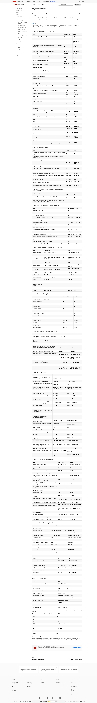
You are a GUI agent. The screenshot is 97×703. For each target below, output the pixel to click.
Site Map (80, 701)
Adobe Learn (57, 683)
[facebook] (20, 701)
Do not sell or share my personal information (72, 701)
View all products (14, 690)
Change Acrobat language (22, 27)
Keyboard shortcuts (21, 33)
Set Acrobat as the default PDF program (22, 23)
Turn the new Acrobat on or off (22, 35)
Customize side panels (21, 29)
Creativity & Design (20, 1)
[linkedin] (25, 701)
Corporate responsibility (74, 686)
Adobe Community (58, 682)
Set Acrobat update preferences (22, 37)
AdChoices (83, 701)
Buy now (52, 1)
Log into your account (73, 679)
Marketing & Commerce (36, 1)
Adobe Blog (72, 694)
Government (43, 682)
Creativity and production (30, 683)
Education (42, 679)
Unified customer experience (30, 682)
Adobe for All (72, 693)
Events (71, 683)
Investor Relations (73, 687)
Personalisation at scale (30, 679)
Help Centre (57, 679)
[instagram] (21, 701)
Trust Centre (72, 690)
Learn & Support (45, 1)
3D (12, 686)
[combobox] (66, 5)
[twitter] (23, 701)
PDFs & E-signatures (28, 1)
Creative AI (13, 679)
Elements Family (14, 687)
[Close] (63, 701)
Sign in (83, 1)
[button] (79, 1)
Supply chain (72, 689)
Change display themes (21, 25)
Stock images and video (15, 689)
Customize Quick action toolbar (22, 31)
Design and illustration (15, 682)
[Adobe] (14, 1)
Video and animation (14, 683)
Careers (72, 682)
